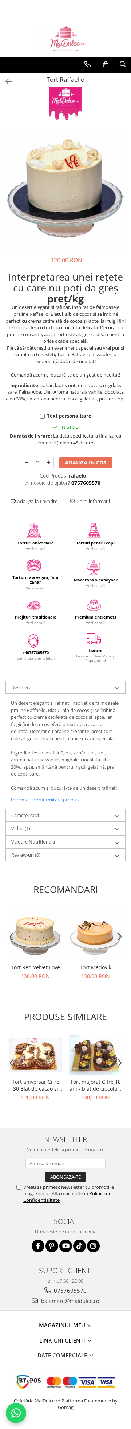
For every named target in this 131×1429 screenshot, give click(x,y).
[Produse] (10, 66)
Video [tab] (20, 828)
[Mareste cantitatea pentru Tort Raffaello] (48, 462)
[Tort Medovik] (95, 933)
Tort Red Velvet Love (35, 967)
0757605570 (69, 1290)
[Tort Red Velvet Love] (35, 933)
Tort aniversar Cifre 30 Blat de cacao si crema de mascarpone (35, 1085)
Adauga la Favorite (37, 501)
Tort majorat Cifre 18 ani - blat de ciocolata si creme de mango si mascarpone (96, 1085)
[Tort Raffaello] (65, 189)
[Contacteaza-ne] (87, 64)
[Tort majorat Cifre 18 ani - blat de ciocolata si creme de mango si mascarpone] (95, 1055)
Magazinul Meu (63, 1325)
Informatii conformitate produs (45, 799)
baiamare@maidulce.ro (69, 1300)
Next (120, 196)
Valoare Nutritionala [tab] (33, 841)
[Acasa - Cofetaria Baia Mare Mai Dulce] (65, 39)
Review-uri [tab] (25, 855)
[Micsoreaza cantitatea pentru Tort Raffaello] (26, 462)
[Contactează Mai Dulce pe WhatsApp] (16, 1413)
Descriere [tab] (21, 687)
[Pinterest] (51, 1246)
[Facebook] (38, 1246)
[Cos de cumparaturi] (106, 64)
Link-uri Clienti (63, 1340)
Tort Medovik (95, 967)
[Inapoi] (5, 81)
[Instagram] (93, 1246)
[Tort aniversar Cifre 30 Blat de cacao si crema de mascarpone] (35, 1054)
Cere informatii (92, 501)
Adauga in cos (85, 462)
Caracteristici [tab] (25, 815)
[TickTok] (79, 1246)
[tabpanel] (65, 189)
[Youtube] (65, 1246)
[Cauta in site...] (123, 64)
